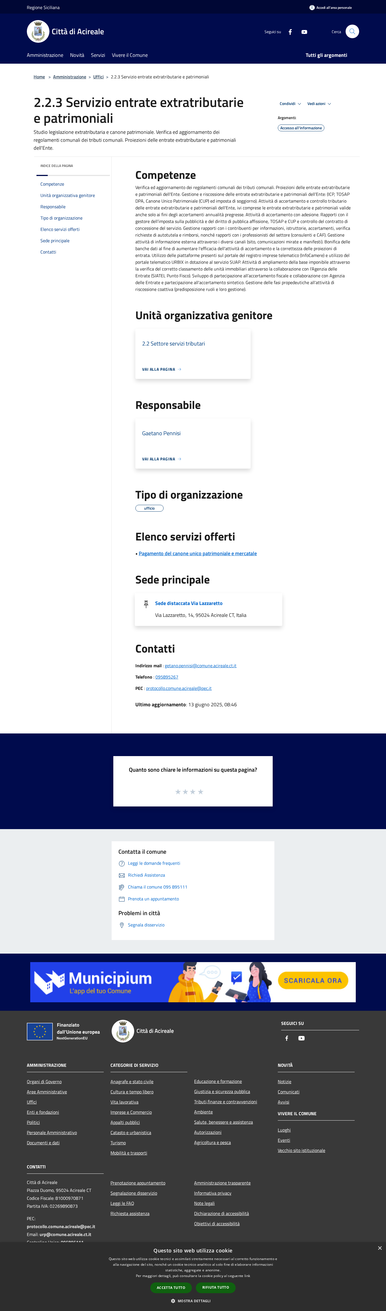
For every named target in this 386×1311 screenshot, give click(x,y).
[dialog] (193, 1276)
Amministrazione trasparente (222, 1182)
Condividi (288, 103)
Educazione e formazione (218, 1081)
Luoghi (284, 1130)
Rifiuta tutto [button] (215, 1287)
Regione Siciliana (43, 7)
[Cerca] (352, 31)
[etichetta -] (201, 791)
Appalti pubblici (125, 1122)
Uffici (98, 76)
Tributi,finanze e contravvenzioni (225, 1101)
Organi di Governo (44, 1081)
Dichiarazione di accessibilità (221, 1213)
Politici (33, 1122)
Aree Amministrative (47, 1091)
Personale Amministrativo (52, 1132)
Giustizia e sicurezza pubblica (222, 1091)
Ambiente (203, 1111)
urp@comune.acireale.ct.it (65, 1234)
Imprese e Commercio (131, 1112)
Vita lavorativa (124, 1101)
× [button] (380, 1248)
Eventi (284, 1140)
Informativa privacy (212, 1193)
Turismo (118, 1142)
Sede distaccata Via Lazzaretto (189, 603)
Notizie (284, 1081)
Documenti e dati (43, 1142)
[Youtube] (302, 31)
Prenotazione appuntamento (137, 1182)
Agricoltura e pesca (212, 1142)
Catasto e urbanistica (130, 1132)
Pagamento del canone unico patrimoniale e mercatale (198, 553)
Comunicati (289, 1091)
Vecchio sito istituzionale (301, 1150)
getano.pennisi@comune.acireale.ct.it (201, 665)
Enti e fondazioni (43, 1112)
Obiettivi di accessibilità (217, 1223)
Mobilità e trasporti (128, 1152)
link (247, 1275)
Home (39, 76)
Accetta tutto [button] (171, 1287)
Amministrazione (69, 76)
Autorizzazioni (208, 1132)
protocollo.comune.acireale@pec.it (179, 688)
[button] (193, 1300)
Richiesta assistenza (129, 1213)
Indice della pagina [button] (56, 165)
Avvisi (283, 1101)
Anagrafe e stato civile (131, 1081)
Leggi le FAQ (122, 1203)
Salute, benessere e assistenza (223, 1122)
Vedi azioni (316, 103)
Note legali (204, 1203)
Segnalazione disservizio (133, 1193)
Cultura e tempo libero (131, 1091)
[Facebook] (288, 31)
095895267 (166, 676)
